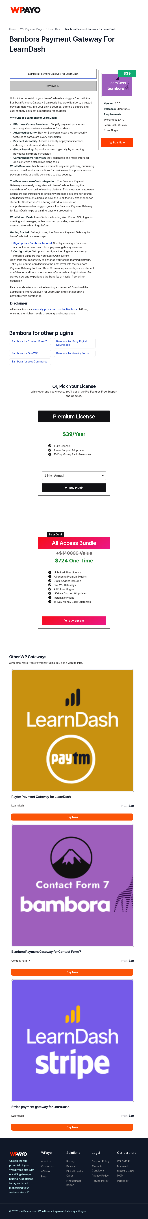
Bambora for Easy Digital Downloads (71, 343)
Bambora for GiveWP (25, 353)
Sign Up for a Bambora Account (32, 243)
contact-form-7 (20, 960)
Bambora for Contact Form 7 (29, 341)
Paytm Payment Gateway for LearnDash (41, 797)
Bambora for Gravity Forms (73, 353)
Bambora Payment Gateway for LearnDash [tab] (53, 73)
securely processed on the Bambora (55, 309)
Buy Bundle (76, 620)
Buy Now (118, 142)
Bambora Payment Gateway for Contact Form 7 (46, 952)
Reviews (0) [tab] (53, 85)
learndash (17, 805)
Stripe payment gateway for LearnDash (40, 1107)
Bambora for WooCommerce (29, 361)
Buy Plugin (76, 487)
